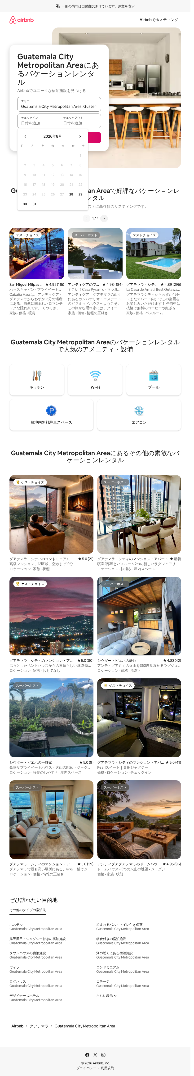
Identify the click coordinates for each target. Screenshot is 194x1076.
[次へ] (104, 218)
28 (71, 194)
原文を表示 (126, 6)
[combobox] (59, 106)
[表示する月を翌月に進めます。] (80, 136)
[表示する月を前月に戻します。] (25, 136)
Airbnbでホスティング (159, 19)
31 (34, 204)
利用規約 (107, 1068)
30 (25, 204)
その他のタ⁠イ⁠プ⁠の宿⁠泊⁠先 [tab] (27, 910)
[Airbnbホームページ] (21, 19)
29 (80, 194)
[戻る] (86, 218)
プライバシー (86, 1068)
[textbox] (38, 123)
